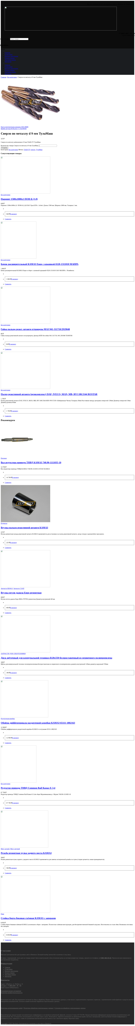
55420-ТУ (27, 150)
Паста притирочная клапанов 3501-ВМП (14, 127)
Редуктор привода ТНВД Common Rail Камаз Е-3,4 (28, 788)
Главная (7, 53)
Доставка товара (10, 60)
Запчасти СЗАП (18, 588)
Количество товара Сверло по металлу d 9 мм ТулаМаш (19, 145)
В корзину (5, 148)
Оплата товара (10, 58)
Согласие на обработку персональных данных (70, 1008)
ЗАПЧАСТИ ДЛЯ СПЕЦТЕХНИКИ (13, 653)
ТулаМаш (39, 150)
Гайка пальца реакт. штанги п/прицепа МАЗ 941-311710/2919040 (35, 329)
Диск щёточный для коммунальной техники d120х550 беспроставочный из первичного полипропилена (56, 658)
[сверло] (30, 125)
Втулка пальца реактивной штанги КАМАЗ (24, 527)
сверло (33, 150)
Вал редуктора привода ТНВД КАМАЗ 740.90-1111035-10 (31, 462)
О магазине (8, 54)
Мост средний (15, 849)
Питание (4, 458)
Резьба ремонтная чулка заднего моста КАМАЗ (26, 853)
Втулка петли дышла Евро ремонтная (21, 592)
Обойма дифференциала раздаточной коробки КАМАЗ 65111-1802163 (38, 723)
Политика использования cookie (12, 1008)
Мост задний (5, 849)
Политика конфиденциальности (11, 993)
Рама (2, 914)
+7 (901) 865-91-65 (105, 958)
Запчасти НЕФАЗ (7, 588)
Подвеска (4, 523)
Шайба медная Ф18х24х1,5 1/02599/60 (13, 129)
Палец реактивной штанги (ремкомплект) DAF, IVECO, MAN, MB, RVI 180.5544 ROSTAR (49, 394)
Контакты (8, 61)
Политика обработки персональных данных (38, 1008)
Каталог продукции (11, 56)
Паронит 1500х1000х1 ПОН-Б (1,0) (19, 199)
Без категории (12, 77)
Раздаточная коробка (8, 718)
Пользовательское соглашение (11, 991)
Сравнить (8, 219)
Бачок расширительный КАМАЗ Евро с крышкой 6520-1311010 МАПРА (39, 264)
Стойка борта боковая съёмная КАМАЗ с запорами (28, 918)
